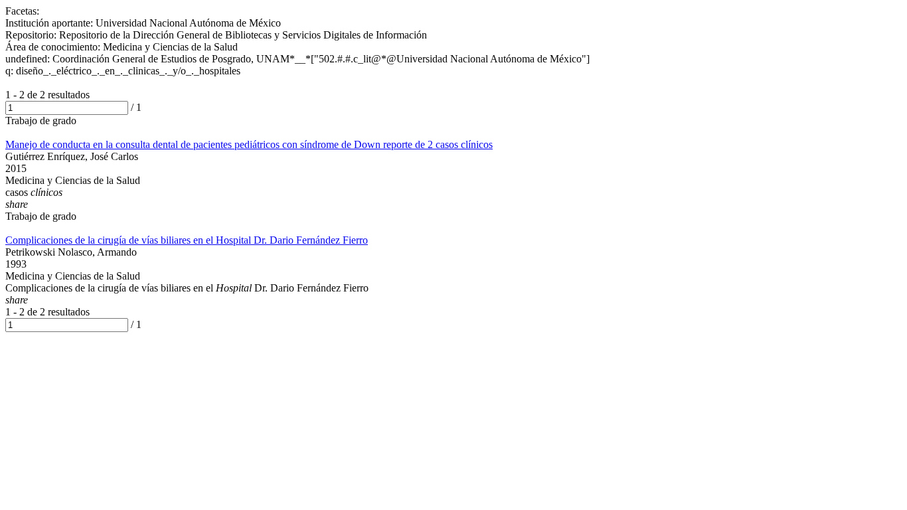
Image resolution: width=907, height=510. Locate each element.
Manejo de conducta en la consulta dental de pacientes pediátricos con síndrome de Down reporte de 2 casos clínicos (249, 144)
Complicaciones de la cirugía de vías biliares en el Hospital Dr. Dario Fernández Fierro (186, 240)
